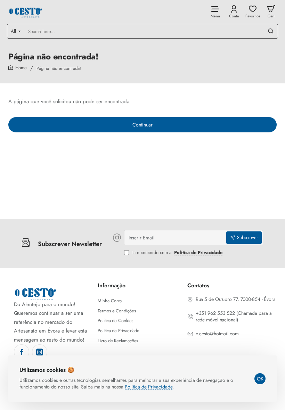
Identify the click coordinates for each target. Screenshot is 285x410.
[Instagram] (39, 352)
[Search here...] (271, 31)
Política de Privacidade (148, 386)
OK (260, 378)
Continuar (142, 124)
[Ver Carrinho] (271, 11)
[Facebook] (21, 352)
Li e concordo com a (176, 253)
